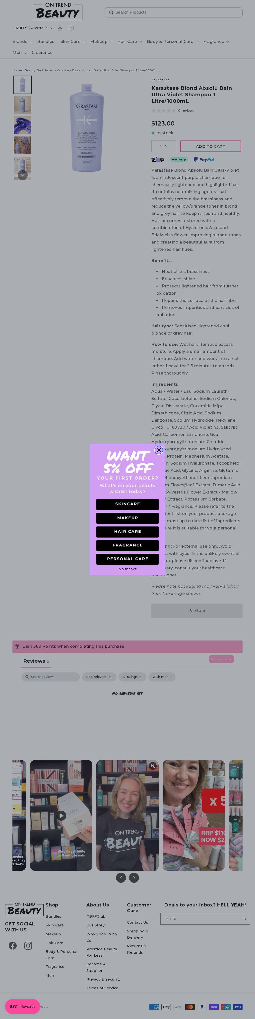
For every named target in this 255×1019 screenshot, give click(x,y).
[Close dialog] (159, 450)
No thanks (127, 568)
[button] (127, 504)
